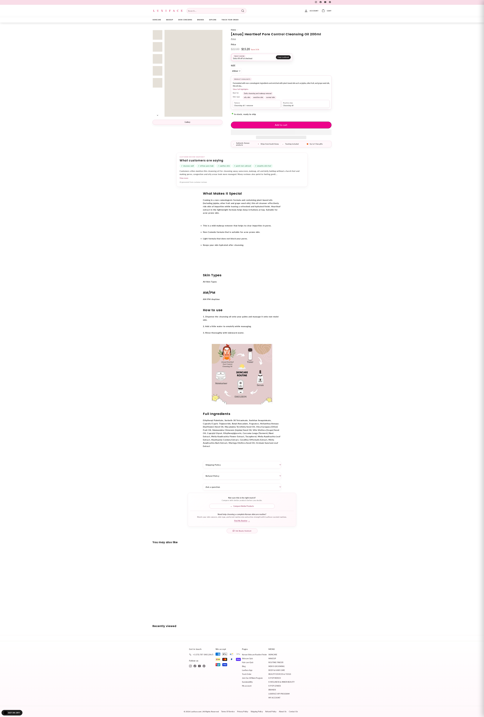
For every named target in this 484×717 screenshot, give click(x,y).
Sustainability (247, 682)
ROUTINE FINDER (275, 662)
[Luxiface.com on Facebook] (195, 665)
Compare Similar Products (243, 506)
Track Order (246, 674)
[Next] (158, 114)
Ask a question (213, 487)
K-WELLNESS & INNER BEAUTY (281, 682)
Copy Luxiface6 (283, 57)
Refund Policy (212, 476)
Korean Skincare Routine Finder (254, 654)
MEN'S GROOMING (276, 666)
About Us (282, 711)
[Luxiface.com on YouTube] (199, 665)
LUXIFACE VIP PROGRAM (279, 694)
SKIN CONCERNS (185, 20)
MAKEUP (169, 20)
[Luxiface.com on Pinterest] (204, 665)
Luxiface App (247, 670)
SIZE (233, 65)
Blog (244, 666)
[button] (281, 132)
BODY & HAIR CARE (276, 670)
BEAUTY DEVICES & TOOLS (279, 674)
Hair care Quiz (247, 662)
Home (233, 30)
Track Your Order (230, 20)
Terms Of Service (227, 711)
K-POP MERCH (274, 678)
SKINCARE (157, 20)
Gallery (187, 122)
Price (233, 44)
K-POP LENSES (274, 686)
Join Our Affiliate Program (252, 678)
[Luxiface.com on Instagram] (190, 665)
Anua (233, 39)
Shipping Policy (213, 465)
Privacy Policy (242, 711)
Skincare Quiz (247, 658)
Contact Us (293, 711)
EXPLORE (212, 20)
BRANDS (200, 20)
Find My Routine (242, 521)
